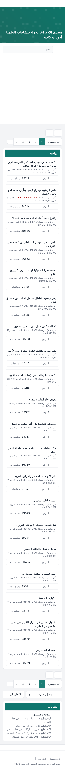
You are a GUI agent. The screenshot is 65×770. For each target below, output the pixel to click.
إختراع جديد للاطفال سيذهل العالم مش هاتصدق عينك (31, 300)
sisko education (29, 354)
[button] (10, 142)
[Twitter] (58, 747)
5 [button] (16, 141)
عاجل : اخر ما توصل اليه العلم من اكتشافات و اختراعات (32, 244)
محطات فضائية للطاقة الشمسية (39, 549)
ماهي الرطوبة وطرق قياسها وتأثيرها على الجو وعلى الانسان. (32, 191)
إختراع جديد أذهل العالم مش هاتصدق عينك (34, 217)
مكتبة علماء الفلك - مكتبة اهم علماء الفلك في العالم (31, 450)
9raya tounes (31, 250)
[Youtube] (55, 747)
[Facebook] (61, 747)
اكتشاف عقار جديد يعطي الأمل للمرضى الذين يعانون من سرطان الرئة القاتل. (32, 163)
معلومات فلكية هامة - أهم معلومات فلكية (34, 423)
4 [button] (23, 141)
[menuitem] (55, 759)
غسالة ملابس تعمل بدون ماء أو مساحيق (35, 326)
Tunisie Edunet (30, 222)
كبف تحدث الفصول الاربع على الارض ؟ (36, 524)
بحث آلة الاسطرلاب (45, 650)
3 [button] (29, 141)
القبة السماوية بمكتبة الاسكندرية (39, 573)
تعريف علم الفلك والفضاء (42, 399)
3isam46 (33, 379)
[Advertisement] (32, 89)
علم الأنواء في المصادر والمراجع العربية (35, 476)
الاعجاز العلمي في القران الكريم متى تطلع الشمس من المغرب (33, 624)
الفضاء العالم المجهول (44, 500)
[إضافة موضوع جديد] (58, 133)
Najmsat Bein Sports (27, 169)
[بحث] (13, 49)
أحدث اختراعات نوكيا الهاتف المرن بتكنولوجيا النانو (32, 272)
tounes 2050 (31, 330)
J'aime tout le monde (26, 197)
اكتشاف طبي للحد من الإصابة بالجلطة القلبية (32, 375)
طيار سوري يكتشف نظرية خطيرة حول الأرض (32, 350)
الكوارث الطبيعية (47, 597)
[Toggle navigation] (4, 3)
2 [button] (35, 141)
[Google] (52, 747)
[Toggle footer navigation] (4, 747)
